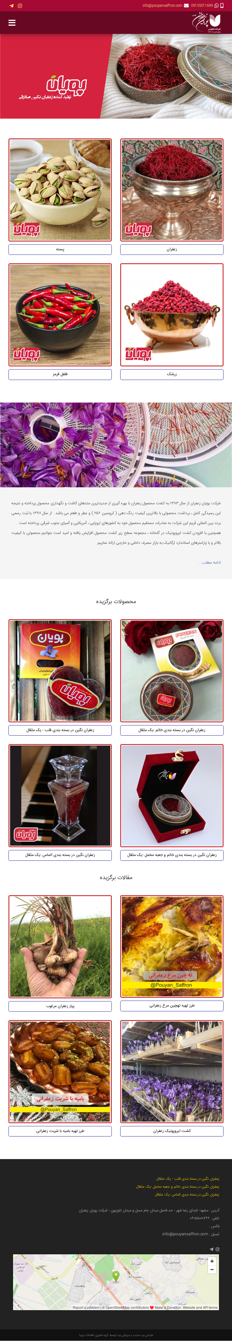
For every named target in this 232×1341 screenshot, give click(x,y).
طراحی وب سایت (143, 1335)
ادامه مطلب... (210, 562)
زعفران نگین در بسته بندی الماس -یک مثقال (187, 1195)
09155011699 (202, 5)
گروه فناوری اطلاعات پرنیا (93, 1335)
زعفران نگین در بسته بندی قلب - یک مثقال (187, 1179)
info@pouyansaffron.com (162, 5)
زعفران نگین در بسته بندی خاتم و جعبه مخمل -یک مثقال (177, 1187)
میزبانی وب (123, 1335)
